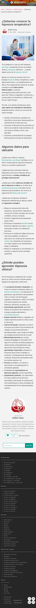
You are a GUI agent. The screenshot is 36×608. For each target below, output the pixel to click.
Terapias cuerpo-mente (11, 560)
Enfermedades (8, 532)
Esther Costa (18, 9)
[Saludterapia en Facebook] (29, 598)
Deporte (6, 528)
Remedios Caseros (10, 544)
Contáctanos (8, 603)
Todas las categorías (10, 576)
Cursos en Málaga (10, 509)
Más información (24, 435)
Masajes (6, 556)
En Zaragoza (8, 472)
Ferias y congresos (10, 497)
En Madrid (7, 464)
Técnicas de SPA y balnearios (13, 572)
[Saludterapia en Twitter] (33, 598)
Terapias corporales (10, 558)
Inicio (2, 9)
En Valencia (7, 468)
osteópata (11, 70)
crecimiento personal (11, 315)
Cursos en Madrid (9, 499)
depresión (15, 188)
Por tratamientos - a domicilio (13, 482)
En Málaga (7, 474)
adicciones (22, 193)
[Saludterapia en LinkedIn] (29, 602)
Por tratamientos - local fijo (12, 478)
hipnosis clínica (21, 72)
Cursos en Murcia (9, 511)
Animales (7, 522)
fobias (14, 193)
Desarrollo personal (10, 554)
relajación (29, 226)
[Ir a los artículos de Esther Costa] (5, 31)
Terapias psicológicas (10, 570)
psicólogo (5, 67)
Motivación (7, 534)
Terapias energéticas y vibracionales (15, 562)
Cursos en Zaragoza (10, 507)
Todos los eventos (9, 491)
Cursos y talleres (9, 493)
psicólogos (17, 160)
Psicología (7, 540)
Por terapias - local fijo (11, 476)
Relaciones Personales (11, 542)
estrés (26, 223)
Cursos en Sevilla (9, 505)
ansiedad (5, 188)
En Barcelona (8, 466)
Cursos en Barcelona (10, 501)
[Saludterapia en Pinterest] (33, 602)
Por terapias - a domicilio (12, 480)
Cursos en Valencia (10, 503)
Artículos (9, 9)
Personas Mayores (10, 538)
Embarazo (7, 530)
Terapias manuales (10, 566)
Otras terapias (8, 574)
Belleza (6, 526)
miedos (7, 241)
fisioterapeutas (7, 160)
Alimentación (8, 520)
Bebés (6, 524)
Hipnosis (11, 80)
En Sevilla (7, 470)
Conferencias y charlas (11, 495)
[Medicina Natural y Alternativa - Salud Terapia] (18, 3)
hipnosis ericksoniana (12, 292)
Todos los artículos (10, 546)
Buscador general (9, 462)
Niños (6, 536)
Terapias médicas (9, 568)
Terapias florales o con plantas (13, 564)
